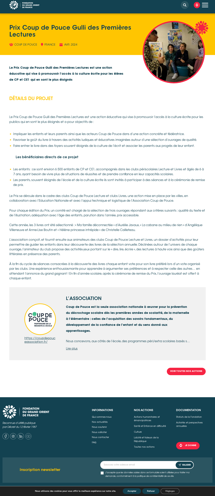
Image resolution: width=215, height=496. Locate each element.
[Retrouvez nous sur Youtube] (28, 437)
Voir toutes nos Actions (186, 371)
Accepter (131, 491)
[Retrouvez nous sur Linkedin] (21, 437)
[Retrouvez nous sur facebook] (6, 437)
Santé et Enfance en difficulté (150, 426)
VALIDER (186, 465)
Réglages (170, 491)
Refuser (151, 491)
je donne (190, 445)
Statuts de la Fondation (189, 417)
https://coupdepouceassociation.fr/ (39, 340)
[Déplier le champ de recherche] (185, 5)
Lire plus (72, 348)
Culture (138, 432)
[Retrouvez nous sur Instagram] (13, 437)
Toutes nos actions (144, 447)
